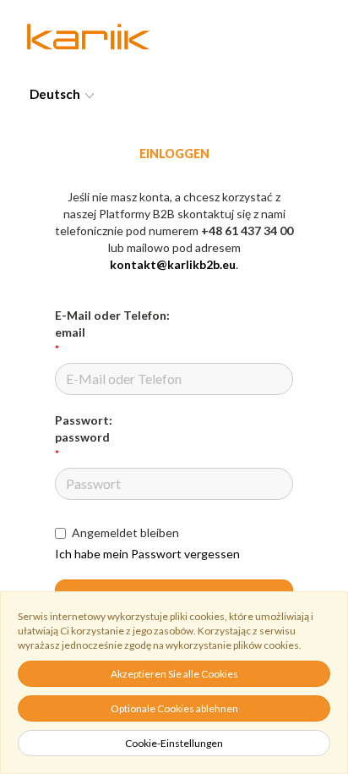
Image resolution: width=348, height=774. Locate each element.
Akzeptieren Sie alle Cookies (174, 673)
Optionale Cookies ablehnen (174, 708)
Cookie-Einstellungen (174, 743)
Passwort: (83, 428)
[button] (174, 94)
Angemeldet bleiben (125, 532)
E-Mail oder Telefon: (112, 323)
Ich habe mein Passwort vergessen (147, 553)
